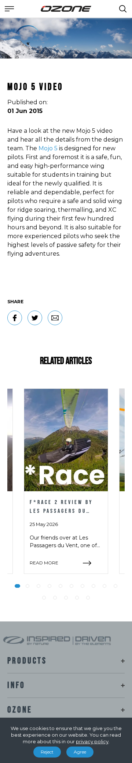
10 (115, 586)
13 (66, 598)
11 (44, 598)
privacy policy (92, 741)
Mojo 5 (48, 148)
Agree (80, 752)
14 (77, 598)
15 (88, 598)
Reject (47, 752)
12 (55, 598)
